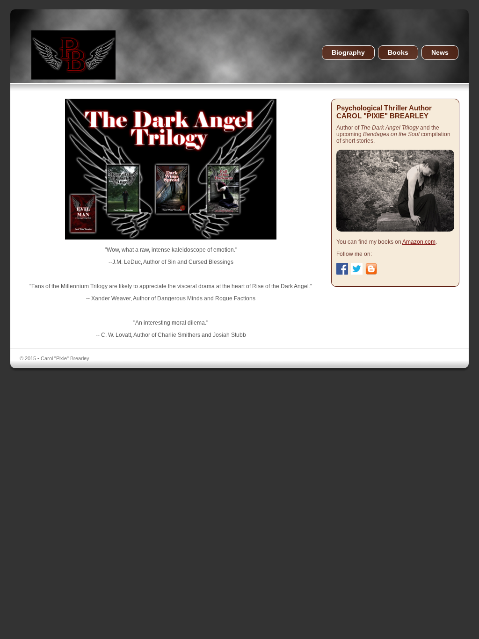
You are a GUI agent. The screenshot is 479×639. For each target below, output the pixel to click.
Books (398, 52)
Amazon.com (418, 242)
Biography (348, 52)
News (440, 52)
